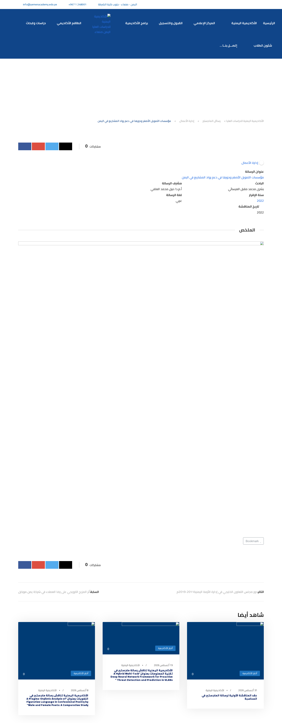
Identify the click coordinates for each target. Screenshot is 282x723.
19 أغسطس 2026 (163, 665)
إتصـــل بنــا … (229, 45)
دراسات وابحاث (36, 23)
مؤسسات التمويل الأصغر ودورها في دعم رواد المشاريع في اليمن (223, 177)
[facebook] (258, 4)
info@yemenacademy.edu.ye (40, 4)
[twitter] (251, 4)
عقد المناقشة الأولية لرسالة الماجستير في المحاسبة (229, 697)
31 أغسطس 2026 (247, 690)
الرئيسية (269, 23)
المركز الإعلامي (205, 23)
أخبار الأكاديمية (249, 673)
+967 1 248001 (77, 4)
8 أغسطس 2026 (79, 690)
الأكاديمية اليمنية (244, 23)
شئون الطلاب (263, 45)
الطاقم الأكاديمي (69, 23)
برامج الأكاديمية (136, 23)
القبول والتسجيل (171, 23)
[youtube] (244, 4)
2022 (260, 201)
